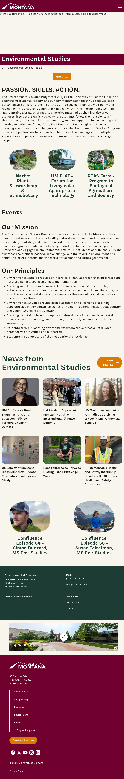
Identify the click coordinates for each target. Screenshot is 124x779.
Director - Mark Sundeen (19, 596)
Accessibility (21, 691)
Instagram (73, 602)
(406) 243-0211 (18, 683)
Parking (18, 722)
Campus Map (21, 699)
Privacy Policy (17, 771)
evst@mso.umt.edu (76, 584)
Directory (19, 707)
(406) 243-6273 (75, 578)
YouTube (71, 608)
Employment (21, 714)
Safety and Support (24, 730)
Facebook (72, 596)
